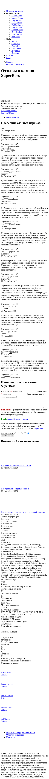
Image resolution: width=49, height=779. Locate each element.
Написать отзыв (13, 117)
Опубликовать (7, 436)
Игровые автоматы (14, 11)
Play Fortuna (16, 27)
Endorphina (16, 48)
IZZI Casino (16, 23)
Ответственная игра (15, 735)
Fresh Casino (6, 707)
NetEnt (14, 41)
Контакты (10, 737)
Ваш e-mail (6, 391)
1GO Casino (16, 16)
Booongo (15, 53)
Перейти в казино (9, 111)
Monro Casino (17, 18)
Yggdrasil (15, 51)
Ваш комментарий (36, 394)
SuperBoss (38, 428)
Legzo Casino (17, 20)
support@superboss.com (17, 419)
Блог (8, 58)
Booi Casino (16, 32)
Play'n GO (15, 46)
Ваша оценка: (7, 433)
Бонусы (4, 113)
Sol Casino (5, 719)
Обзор (11, 113)
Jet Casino (15, 37)
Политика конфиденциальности (20, 732)
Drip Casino (16, 34)
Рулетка (9, 55)
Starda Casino (17, 30)
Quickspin (15, 44)
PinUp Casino (17, 25)
